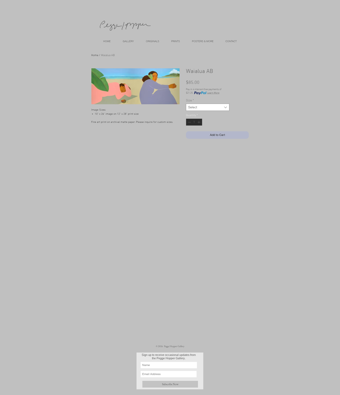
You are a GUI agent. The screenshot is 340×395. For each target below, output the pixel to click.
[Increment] (199, 122)
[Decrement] (188, 122)
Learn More (213, 93)
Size (190, 100)
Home (94, 55)
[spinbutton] (194, 122)
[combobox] (207, 107)
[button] (175, 41)
